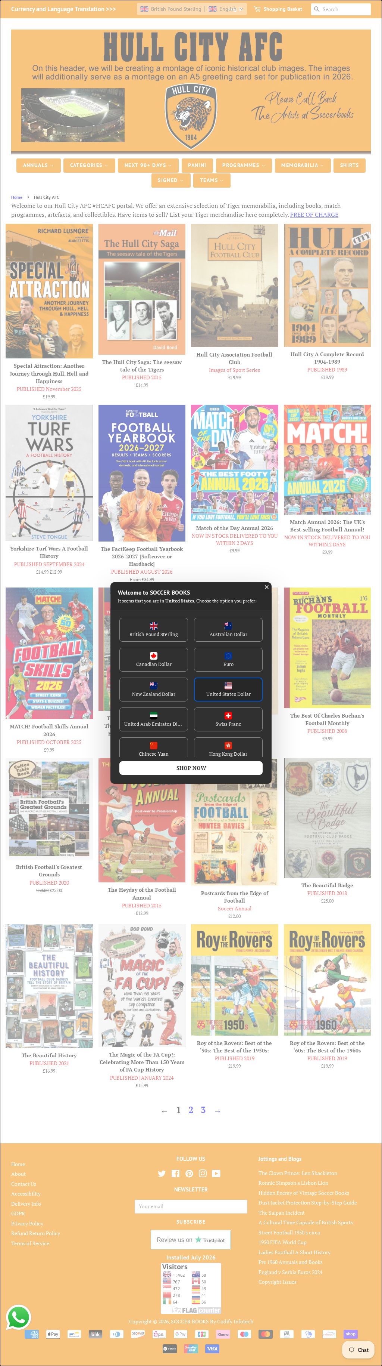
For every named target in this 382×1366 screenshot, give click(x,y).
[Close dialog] (267, 587)
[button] (153, 630)
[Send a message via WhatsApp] (19, 1317)
